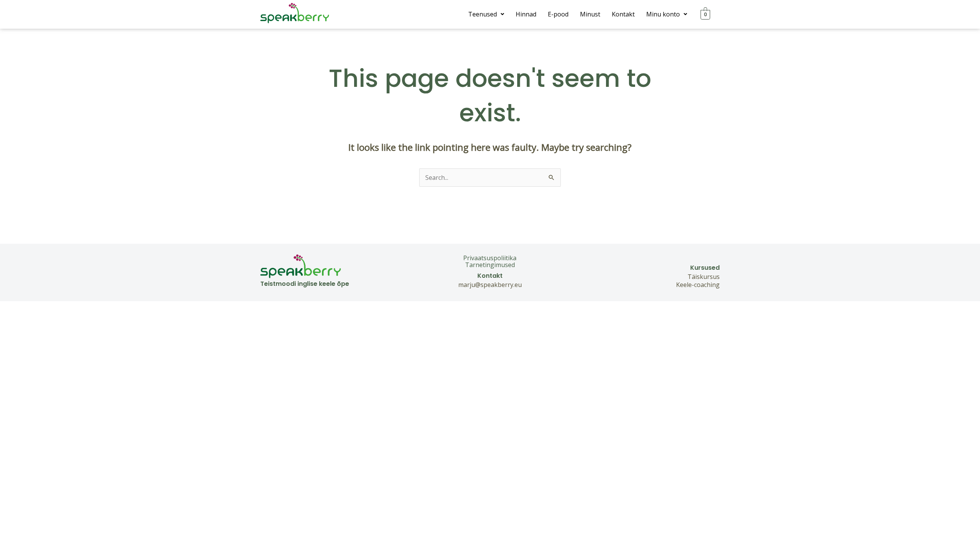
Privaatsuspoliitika (489, 258)
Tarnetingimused (490, 265)
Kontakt (623, 14)
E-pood (558, 14)
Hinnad (526, 14)
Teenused (482, 14)
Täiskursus (704, 276)
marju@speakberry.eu (490, 284)
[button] (486, 14)
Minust (590, 14)
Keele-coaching (698, 284)
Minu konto (663, 14)
